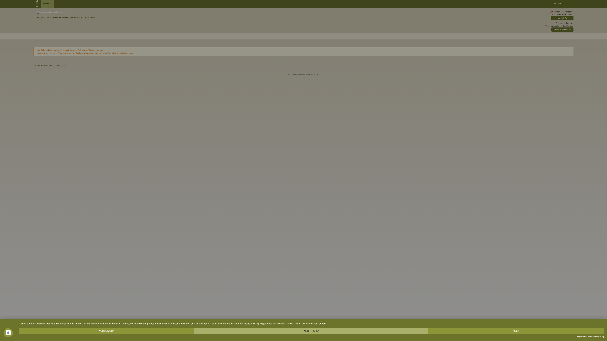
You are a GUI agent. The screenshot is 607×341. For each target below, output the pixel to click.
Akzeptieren (311, 330)
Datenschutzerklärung (595, 337)
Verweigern (106, 330)
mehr (516, 330)
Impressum (581, 337)
